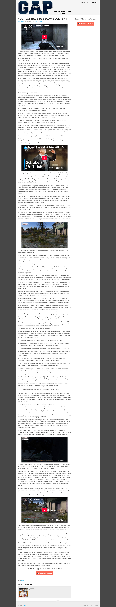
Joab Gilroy (21, 21)
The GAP (25, 605)
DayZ (22, 580)
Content (83, 2)
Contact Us (94, 605)
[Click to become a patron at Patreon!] (44, 575)
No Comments (39, 21)
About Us (85, 605)
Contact (94, 2)
